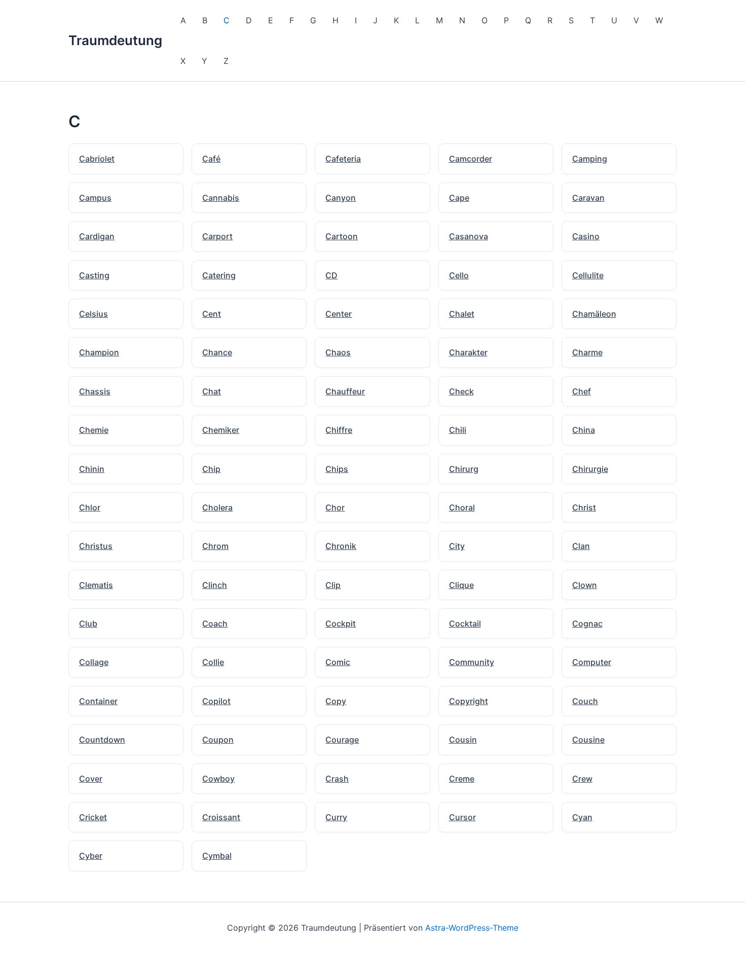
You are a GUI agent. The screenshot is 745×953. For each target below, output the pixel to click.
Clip (333, 585)
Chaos (338, 352)
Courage (342, 740)
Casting (94, 275)
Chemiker (220, 430)
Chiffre (338, 430)
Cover (90, 779)
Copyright (468, 701)
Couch (585, 701)
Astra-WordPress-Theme (471, 928)
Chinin (91, 469)
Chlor (89, 507)
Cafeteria (343, 159)
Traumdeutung (115, 40)
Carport (217, 236)
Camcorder (470, 159)
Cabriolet (97, 159)
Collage (93, 662)
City (457, 546)
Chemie (93, 430)
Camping (589, 159)
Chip (211, 469)
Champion (99, 352)
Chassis (94, 391)
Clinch (214, 585)
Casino (586, 236)
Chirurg (463, 469)
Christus (96, 546)
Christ (584, 507)
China (583, 430)
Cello (459, 275)
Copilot (216, 701)
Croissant (221, 817)
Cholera (217, 507)
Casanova (468, 236)
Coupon (218, 740)
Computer (591, 662)
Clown (584, 585)
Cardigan (97, 236)
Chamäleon (594, 314)
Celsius (93, 314)
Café (211, 159)
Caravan (588, 198)
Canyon (340, 198)
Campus (95, 198)
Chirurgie (590, 469)
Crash (337, 779)
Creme (461, 779)
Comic (337, 662)
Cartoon (341, 236)
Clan (581, 546)
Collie (213, 662)
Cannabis (220, 198)
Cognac (587, 623)
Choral (462, 507)
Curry (336, 817)
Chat (211, 391)
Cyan (582, 817)
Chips (336, 469)
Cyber (90, 856)
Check (461, 391)
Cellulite (588, 275)
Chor (335, 507)
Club (88, 623)
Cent (211, 314)
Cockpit (340, 623)
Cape (459, 198)
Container (98, 701)
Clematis (96, 585)
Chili (457, 430)
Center (338, 314)
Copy (335, 701)
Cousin (463, 740)
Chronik (340, 546)
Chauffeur (345, 391)
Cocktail (465, 623)
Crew (582, 779)
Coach (215, 623)
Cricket (93, 817)
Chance (217, 352)
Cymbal (217, 856)
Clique (461, 585)
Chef (581, 391)
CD (331, 275)
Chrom (215, 546)
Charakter (468, 352)
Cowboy (218, 779)
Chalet (461, 314)
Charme (587, 352)
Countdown (102, 740)
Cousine (588, 740)
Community (471, 662)
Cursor (462, 817)
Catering (219, 275)
